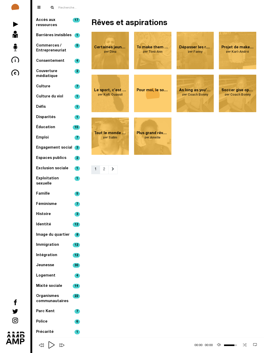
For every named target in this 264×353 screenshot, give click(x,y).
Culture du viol (57, 96)
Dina (113, 51)
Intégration (57, 255)
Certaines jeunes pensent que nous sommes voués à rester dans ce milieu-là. (110, 47)
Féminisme (57, 204)
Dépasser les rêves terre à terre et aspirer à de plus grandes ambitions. (195, 47)
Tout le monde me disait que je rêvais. (110, 133)
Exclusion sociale (57, 168)
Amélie (155, 137)
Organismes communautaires (57, 298)
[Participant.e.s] (15, 34)
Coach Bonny (198, 94)
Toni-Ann (155, 51)
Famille (57, 194)
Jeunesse (57, 265)
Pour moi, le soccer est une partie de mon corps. (153, 90)
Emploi (57, 138)
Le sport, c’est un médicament (110, 90)
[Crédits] (15, 73)
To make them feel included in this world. (153, 47)
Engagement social (57, 148)
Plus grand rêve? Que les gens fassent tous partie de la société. (153, 133)
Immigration (57, 245)
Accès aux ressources (57, 22)
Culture (57, 86)
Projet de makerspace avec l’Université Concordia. (237, 47)
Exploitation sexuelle (57, 181)
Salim (113, 137)
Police (57, 322)
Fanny (197, 51)
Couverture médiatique (57, 74)
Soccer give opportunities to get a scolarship (237, 90)
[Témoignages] (15, 47)
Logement (57, 276)
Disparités (57, 117)
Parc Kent (57, 311)
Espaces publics (57, 158)
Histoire (57, 214)
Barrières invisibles (57, 35)
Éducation (57, 127)
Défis (57, 107)
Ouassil (116, 94)
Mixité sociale (57, 286)
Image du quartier (57, 235)
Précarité (57, 332)
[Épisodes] (15, 22)
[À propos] (15, 60)
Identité (57, 224)
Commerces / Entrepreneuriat (57, 48)
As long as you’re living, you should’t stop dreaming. (195, 90)
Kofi (106, 94)
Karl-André (240, 51)
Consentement (57, 61)
